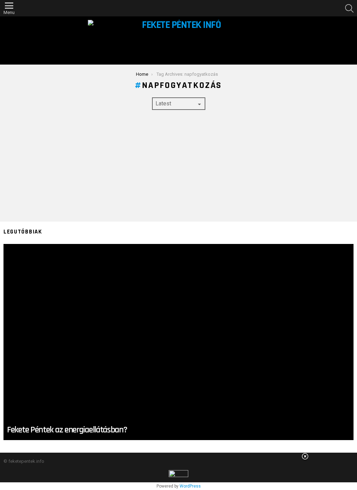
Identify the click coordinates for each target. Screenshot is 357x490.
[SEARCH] (349, 8)
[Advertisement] (178, 166)
